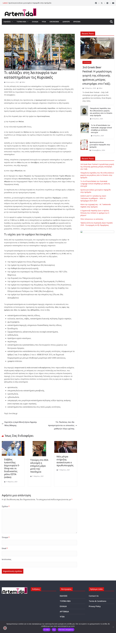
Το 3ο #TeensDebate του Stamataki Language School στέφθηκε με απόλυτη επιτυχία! (101, 128)
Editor (23, 82)
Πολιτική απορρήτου (66, 630)
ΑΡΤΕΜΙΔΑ (64, 611)
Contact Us (94, 596)
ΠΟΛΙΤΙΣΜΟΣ (87, 62)
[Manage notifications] (5, 628)
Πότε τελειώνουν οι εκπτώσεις (91, 219)
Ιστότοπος (6, 559)
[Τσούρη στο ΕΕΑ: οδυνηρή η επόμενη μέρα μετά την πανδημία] (39, 442)
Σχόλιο (6, 506)
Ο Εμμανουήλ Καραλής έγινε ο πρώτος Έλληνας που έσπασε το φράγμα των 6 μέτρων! (94, 212)
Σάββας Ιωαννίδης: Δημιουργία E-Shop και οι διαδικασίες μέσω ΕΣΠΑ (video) (12, 468)
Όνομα (6, 537)
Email (5, 548)
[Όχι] (113, 627)
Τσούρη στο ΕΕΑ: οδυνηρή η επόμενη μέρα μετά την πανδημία (39, 465)
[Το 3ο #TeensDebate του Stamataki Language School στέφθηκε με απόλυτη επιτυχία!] (84, 130)
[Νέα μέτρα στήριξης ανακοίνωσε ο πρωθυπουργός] (65, 442)
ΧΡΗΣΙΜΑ (76, 22)
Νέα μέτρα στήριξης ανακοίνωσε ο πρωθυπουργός (65, 461)
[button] (12, 22)
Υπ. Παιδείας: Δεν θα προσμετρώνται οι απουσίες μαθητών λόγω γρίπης (61, 425)
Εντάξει (46, 630)
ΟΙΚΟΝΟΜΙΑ (54, 22)
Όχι (54, 630)
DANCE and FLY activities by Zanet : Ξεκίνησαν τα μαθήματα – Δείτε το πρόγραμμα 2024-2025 (93, 198)
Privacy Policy (95, 606)
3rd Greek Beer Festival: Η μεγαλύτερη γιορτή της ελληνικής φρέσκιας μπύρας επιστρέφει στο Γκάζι (97, 75)
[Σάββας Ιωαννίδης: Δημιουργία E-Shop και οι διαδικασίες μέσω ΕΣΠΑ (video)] (13, 442)
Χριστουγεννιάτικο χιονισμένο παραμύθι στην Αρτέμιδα (29, 3)
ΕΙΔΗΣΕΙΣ (7, 22)
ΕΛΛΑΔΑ (35, 22)
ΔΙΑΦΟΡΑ (66, 22)
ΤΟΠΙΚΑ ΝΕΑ (21, 22)
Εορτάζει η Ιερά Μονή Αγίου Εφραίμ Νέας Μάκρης (21, 424)
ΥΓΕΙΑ (44, 22)
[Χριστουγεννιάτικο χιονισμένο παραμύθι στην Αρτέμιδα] (84, 146)
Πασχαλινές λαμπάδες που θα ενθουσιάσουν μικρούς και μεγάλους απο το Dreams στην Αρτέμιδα (101, 112)
